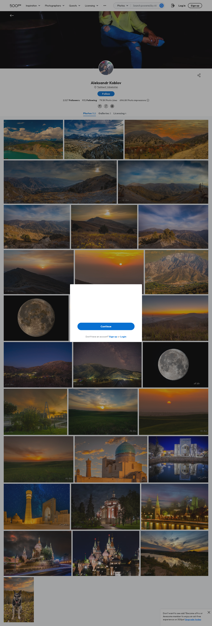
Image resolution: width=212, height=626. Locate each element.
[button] (106, 326)
